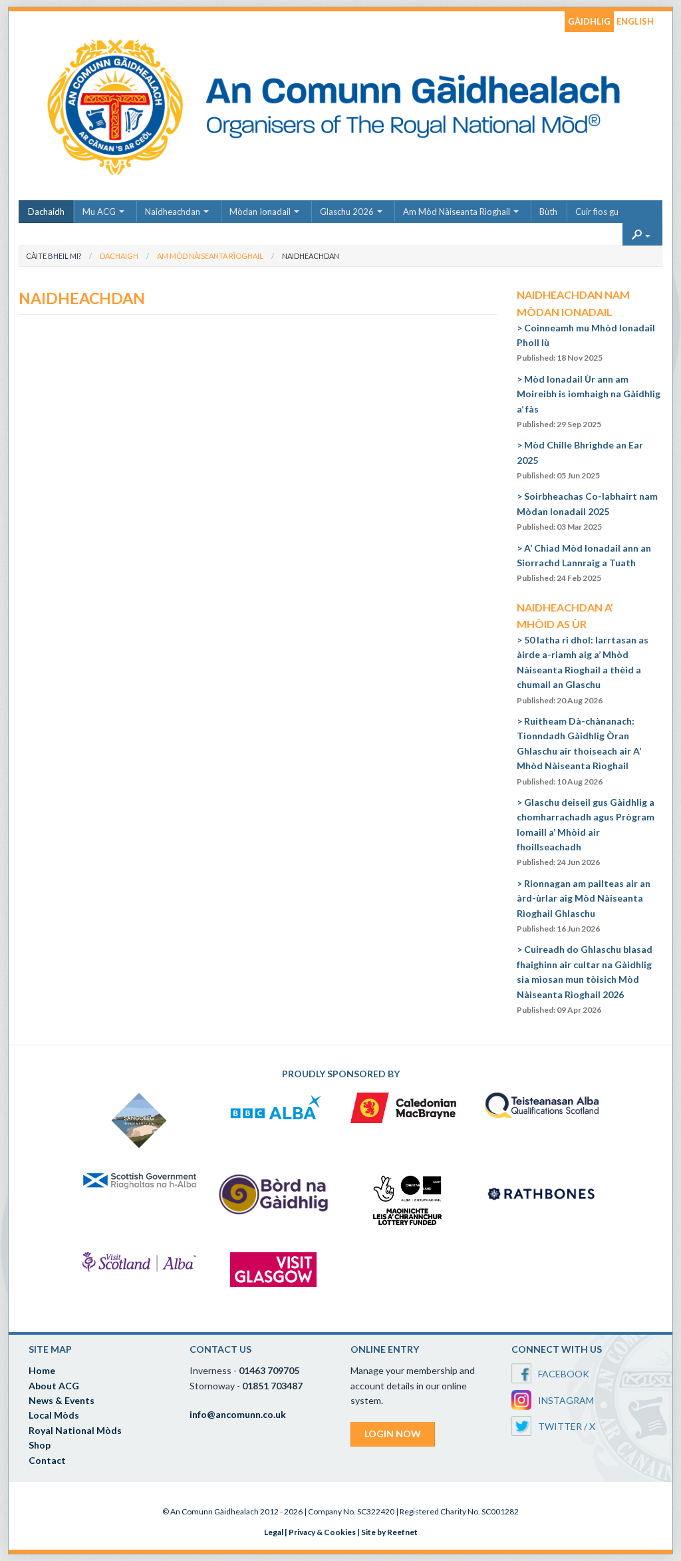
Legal (273, 1532)
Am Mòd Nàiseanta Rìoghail (456, 211)
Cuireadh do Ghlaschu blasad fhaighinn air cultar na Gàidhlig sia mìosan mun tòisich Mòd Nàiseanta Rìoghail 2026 (584, 979)
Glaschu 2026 (347, 211)
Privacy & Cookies (322, 1532)
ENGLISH (635, 21)
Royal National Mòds (75, 1430)
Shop (40, 1445)
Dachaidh (46, 211)
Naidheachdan (172, 211)
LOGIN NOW (392, 1433)
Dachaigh (119, 256)
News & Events (61, 1400)
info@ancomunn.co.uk (238, 1414)
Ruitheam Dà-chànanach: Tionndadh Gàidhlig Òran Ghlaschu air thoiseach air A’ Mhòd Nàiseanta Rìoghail (579, 750)
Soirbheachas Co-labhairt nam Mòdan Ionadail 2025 (587, 511)
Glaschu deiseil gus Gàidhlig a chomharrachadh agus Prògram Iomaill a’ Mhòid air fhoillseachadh (585, 832)
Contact (47, 1460)
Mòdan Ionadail (260, 211)
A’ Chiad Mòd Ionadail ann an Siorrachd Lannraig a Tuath (584, 563)
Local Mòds (54, 1415)
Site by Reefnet (389, 1532)
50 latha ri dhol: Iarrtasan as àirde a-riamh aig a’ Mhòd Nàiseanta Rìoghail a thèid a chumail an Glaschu (582, 669)
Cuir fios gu (596, 211)
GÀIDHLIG (589, 21)
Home (42, 1370)
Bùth (548, 211)
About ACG (54, 1385)
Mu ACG (99, 211)
